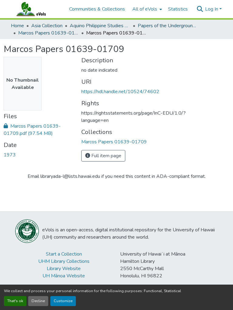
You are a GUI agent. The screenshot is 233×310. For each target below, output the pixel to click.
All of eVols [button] (144, 9)
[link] (39, 129)
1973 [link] (10, 155)
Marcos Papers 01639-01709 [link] (48, 33)
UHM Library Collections (63, 261)
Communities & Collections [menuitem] (97, 9)
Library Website (64, 268)
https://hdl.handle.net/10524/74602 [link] (120, 91)
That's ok (15, 301)
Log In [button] (212, 9)
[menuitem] (146, 9)
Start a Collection (64, 254)
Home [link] (17, 25)
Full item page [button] (105, 155)
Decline (38, 301)
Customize (63, 301)
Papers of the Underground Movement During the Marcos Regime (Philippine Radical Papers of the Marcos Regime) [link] (168, 25)
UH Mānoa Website (63, 275)
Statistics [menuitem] (178, 9)
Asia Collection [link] (46, 25)
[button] (37, 9)
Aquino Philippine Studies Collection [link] (100, 25)
